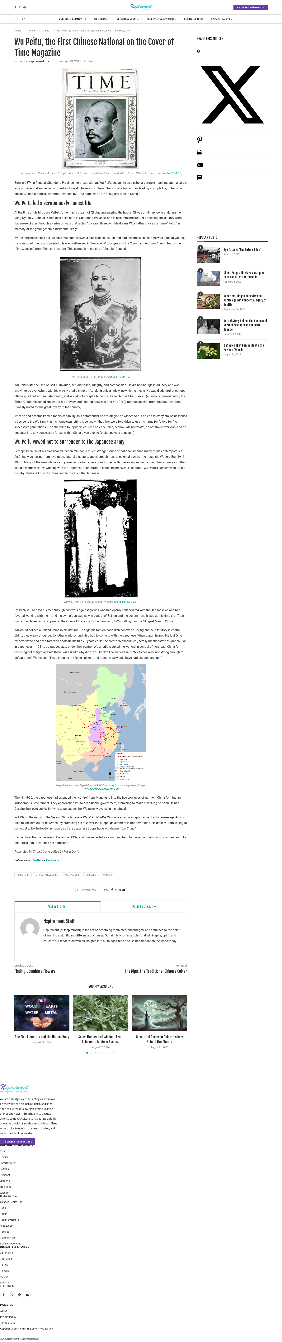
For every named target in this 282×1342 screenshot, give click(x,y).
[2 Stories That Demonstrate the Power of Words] (208, 351)
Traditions (5, 1186)
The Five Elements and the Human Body (42, 1037)
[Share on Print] (199, 154)
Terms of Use (7, 1322)
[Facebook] (15, 7)
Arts (2, 1151)
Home (17, 30)
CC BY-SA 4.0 (110, 789)
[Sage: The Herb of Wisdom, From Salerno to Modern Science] (100, 1013)
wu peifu (107, 875)
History (4, 1264)
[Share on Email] (200, 167)
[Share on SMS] (200, 179)
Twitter (37, 860)
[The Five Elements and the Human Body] (41, 1013)
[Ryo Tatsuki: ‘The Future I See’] (208, 255)
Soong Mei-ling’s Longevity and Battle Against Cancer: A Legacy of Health (244, 300)
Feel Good (6, 1258)
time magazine (71, 875)
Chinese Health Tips (11, 1201)
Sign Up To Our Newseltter (250, 7)
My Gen (4, 1276)
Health (3, 1213)
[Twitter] (19, 7)
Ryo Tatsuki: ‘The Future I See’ (242, 250)
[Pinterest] (24, 7)
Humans (4, 1270)
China (46, 30)
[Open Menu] (16, 19)
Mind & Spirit (7, 1225)
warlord (91, 875)
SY (84, 789)
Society (4, 1282)
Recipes (4, 1231)
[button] (19, 1024)
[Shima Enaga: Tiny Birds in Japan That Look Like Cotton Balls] (208, 278)
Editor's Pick (7, 1252)
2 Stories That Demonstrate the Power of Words (243, 348)
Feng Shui (5, 1174)
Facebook (52, 860)
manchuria (23, 875)
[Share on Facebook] (112, 889)
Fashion (4, 1168)
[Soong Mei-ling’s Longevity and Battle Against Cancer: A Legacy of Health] (208, 301)
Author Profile (57, 906)
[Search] (24, 19)
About (3, 1310)
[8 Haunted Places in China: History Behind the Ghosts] (159, 1013)
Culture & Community (72, 19)
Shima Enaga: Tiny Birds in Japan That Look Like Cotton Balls (243, 275)
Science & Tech (193, 19)
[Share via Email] (123, 889)
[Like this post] (107, 889)
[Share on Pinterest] (200, 141)
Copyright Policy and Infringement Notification (26, 1328)
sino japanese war (46, 875)
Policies (6, 1304)
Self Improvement (10, 1243)
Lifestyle (5, 1180)
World (32, 30)
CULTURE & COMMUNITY (16, 1144)
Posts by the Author (144, 906)
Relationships (8, 1237)
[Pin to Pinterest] (120, 889)
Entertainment (8, 1163)
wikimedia (164, 173)
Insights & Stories (127, 19)
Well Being (100, 19)
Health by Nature (9, 1219)
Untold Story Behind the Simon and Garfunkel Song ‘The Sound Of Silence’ (245, 325)
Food (3, 1207)
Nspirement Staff (40, 61)
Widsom (4, 1192)
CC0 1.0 (176, 173)
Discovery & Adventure (161, 19)
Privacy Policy (8, 1316)
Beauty (4, 1157)
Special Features (221, 19)
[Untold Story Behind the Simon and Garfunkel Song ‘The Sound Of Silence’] (208, 326)
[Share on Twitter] (115, 890)
